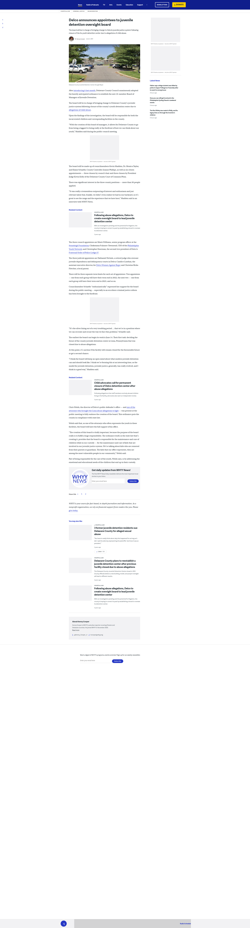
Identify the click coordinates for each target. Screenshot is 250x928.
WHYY (66, 4)
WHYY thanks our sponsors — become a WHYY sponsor (103, 161)
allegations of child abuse (80, 110)
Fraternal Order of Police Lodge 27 (84, 252)
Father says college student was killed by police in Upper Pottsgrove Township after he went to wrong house (164, 87)
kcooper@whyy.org (97, 635)
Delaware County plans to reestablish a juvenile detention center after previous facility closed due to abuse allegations (115, 564)
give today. (73, 510)
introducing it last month (84, 90)
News (80, 5)
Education (129, 5)
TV (104, 5)
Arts (110, 5)
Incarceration (93, 11)
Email (86, 494)
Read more (75, 630)
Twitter (82, 494)
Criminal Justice (78, 11)
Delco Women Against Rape (108, 265)
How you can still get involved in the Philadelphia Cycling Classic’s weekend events (163, 100)
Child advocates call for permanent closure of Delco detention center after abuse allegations (114, 386)
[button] (64, 924)
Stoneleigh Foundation (79, 245)
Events (119, 5)
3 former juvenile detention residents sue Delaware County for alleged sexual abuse (115, 531)
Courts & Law (65, 11)
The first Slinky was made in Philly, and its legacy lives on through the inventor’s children (164, 112)
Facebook (78, 494)
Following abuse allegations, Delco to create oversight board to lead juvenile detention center (114, 218)
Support (140, 5)
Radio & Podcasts (92, 5)
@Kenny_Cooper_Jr (80, 635)
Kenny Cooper (81, 39)
